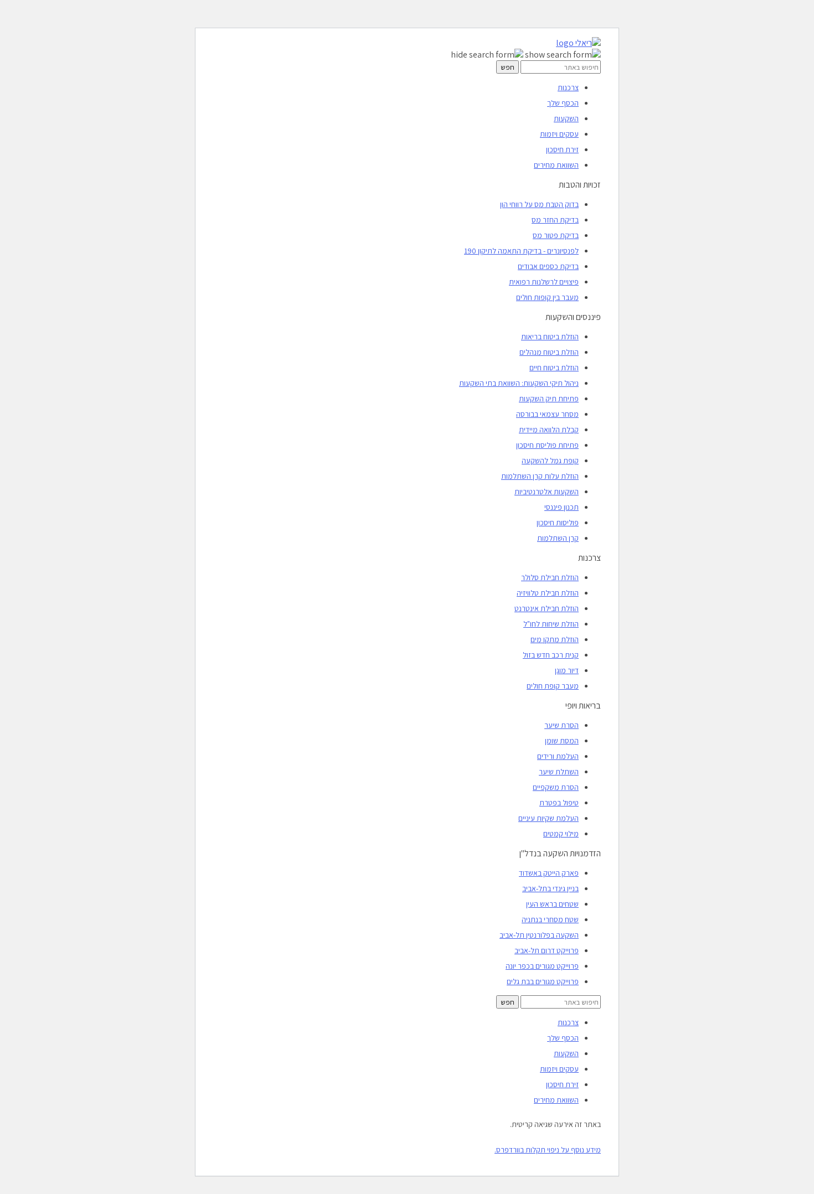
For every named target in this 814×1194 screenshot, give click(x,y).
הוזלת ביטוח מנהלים (549, 352)
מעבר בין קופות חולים (547, 297)
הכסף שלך (563, 103)
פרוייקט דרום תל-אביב (546, 950)
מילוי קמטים (561, 834)
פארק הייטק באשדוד (549, 873)
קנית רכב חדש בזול (551, 655)
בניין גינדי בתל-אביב (550, 888)
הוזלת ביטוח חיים (554, 368)
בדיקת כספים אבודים (548, 266)
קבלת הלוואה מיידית (549, 430)
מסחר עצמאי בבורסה (547, 414)
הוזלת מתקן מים (554, 639)
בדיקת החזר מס (555, 220)
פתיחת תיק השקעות (549, 399)
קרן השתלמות (558, 538)
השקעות (566, 118)
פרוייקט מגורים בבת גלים (543, 981)
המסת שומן (562, 741)
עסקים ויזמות (559, 134)
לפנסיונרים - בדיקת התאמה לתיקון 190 (521, 251)
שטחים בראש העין (552, 904)
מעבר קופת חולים (553, 686)
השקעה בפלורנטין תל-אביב (539, 935)
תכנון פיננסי (561, 507)
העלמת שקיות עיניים (548, 818)
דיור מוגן (567, 670)
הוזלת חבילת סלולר (550, 577)
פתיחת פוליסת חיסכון (547, 445)
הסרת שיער (561, 725)
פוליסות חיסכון (558, 523)
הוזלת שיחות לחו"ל (551, 624)
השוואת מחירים (556, 165)
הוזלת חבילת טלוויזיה (548, 593)
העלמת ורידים (558, 756)
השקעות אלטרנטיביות (546, 492)
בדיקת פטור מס (556, 235)
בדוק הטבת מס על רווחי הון (539, 204)
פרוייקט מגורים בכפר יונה (542, 966)
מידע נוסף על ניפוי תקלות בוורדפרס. (547, 1150)
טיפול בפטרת (559, 803)
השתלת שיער (559, 772)
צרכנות (568, 87)
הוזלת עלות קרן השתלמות (540, 476)
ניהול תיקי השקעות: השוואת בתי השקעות (519, 383)
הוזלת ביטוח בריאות (550, 337)
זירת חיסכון (562, 149)
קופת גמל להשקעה (550, 461)
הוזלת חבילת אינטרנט (546, 608)
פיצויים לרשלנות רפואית (544, 282)
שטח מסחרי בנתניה (550, 919)
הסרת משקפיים (556, 787)
